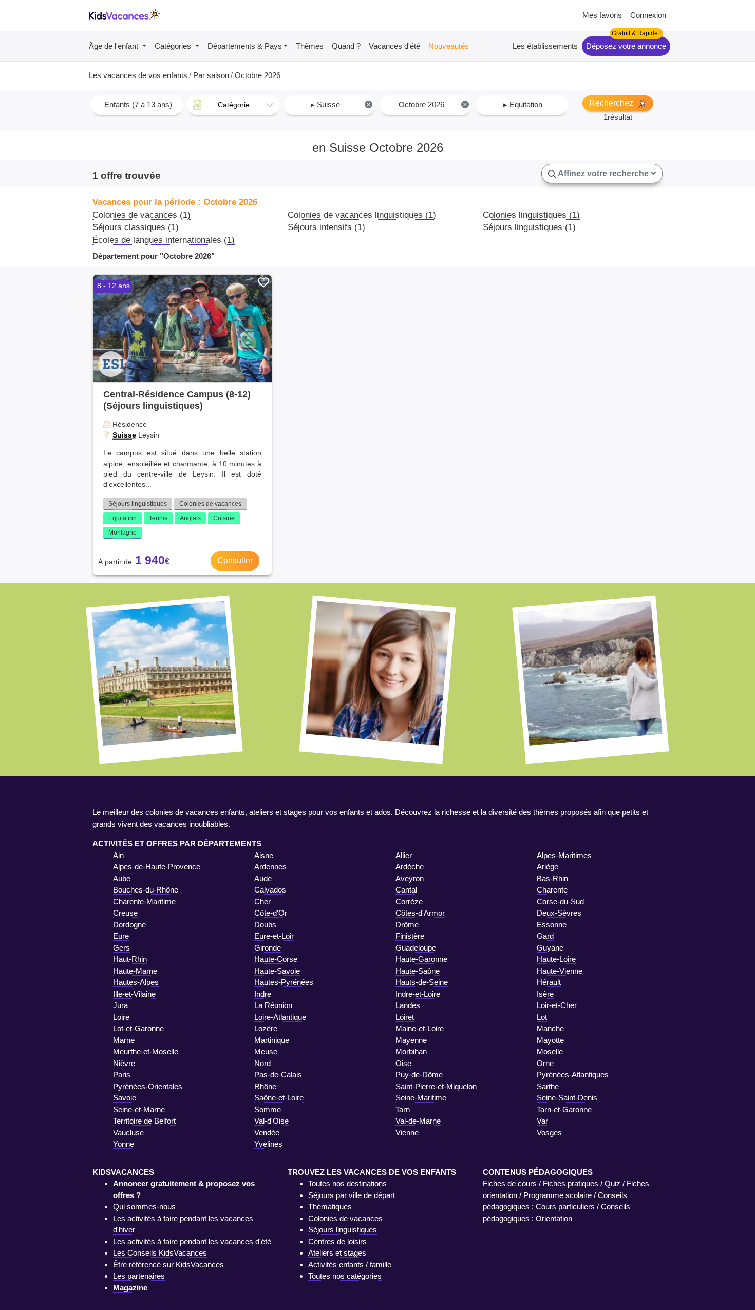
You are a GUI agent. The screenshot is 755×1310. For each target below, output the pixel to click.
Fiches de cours (510, 1183)
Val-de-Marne (418, 1120)
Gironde (267, 947)
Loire (121, 1017)
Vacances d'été (394, 46)
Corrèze (409, 901)
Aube (121, 878)
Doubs (265, 924)
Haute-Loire (556, 959)
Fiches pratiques (570, 1183)
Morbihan (411, 1051)
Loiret (404, 1017)
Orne (545, 1063)
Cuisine (224, 518)
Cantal (406, 889)
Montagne (122, 532)
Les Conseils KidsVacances (160, 1252)
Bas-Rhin (552, 878)
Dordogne (129, 924)
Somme (267, 1109)
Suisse (124, 435)
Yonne (123, 1144)
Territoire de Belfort (144, 1120)
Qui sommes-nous (144, 1206)
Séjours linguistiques (137, 503)
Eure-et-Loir (274, 936)
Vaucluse (128, 1132)
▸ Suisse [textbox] (341, 104)
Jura (120, 1005)
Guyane (550, 947)
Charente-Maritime (144, 901)
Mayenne (411, 1040)
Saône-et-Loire (279, 1097)
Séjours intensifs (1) (326, 227)
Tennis (158, 518)
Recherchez (612, 103)
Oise (403, 1063)
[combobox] (137, 105)
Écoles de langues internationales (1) (163, 239)
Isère (545, 994)
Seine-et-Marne (139, 1109)
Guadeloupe (415, 947)
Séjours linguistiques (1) (529, 227)
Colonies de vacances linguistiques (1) (362, 214)
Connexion (648, 15)
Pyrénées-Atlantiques (573, 1074)
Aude (263, 878)
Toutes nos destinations (347, 1183)
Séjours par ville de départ (351, 1195)
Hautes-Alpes (136, 982)
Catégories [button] (174, 46)
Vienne (407, 1132)
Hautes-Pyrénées (283, 982)
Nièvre (124, 1063)
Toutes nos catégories (345, 1275)
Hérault (549, 982)
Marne (124, 1040)
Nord (262, 1063)
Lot (542, 1017)
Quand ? (346, 46)
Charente (552, 889)
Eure (121, 936)
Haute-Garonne (421, 959)
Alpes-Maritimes (564, 855)
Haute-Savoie (277, 970)
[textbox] (232, 105)
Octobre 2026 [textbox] (433, 104)
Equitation (122, 518)
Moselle (550, 1051)
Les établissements (545, 46)
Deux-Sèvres (559, 912)
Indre (262, 994)
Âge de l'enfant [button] (114, 46)
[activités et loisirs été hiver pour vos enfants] (124, 15)
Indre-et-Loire (417, 994)
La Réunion (273, 1005)
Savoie (124, 1097)
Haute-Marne (135, 970)
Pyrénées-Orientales (147, 1086)
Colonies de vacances (210, 503)
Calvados (270, 889)
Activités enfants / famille (349, 1264)
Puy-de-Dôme (419, 1074)
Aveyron (409, 878)
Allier (403, 855)
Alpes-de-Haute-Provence (156, 866)
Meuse (265, 1051)
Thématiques (330, 1206)
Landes (407, 1005)
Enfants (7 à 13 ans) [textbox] (138, 104)
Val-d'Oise (271, 1120)
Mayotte (550, 1040)
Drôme (407, 924)
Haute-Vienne (559, 970)
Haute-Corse (275, 959)
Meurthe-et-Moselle (145, 1051)
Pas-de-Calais (278, 1074)
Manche (550, 1028)
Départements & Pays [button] (244, 46)
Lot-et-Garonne (138, 1028)
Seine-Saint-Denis (567, 1097)
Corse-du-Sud (560, 901)
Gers (121, 947)
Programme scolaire (557, 1195)
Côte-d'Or (270, 912)
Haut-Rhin (130, 959)
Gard (545, 936)
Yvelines (268, 1144)
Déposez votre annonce (626, 46)
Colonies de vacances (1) (141, 214)
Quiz (612, 1183)
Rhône (265, 1086)
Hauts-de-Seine (421, 982)
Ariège (547, 866)
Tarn (402, 1109)
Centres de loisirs (337, 1241)
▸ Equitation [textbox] (522, 104)
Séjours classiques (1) (135, 227)
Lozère (265, 1028)
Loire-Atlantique (280, 1017)
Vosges (549, 1132)
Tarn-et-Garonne (564, 1109)
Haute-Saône (417, 970)
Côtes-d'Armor (420, 912)
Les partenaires (139, 1275)
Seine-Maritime (420, 1097)
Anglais (190, 518)
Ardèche (409, 866)
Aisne (263, 855)
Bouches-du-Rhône (145, 889)
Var (542, 1120)
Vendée (266, 1132)
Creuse (125, 912)
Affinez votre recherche (603, 173)
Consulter (235, 560)
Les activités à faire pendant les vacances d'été (192, 1241)
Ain (118, 855)
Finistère (409, 936)
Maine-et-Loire (419, 1028)
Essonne (552, 924)
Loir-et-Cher (557, 1005)
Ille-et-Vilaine (134, 994)
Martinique (271, 1040)
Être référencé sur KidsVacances (168, 1264)
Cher (262, 901)
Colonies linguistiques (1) (531, 214)
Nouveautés (448, 46)
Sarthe (548, 1086)
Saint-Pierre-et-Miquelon (436, 1086)
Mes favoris (602, 15)
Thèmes (310, 46)
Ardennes (270, 866)
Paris (121, 1074)
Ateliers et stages (337, 1252)
